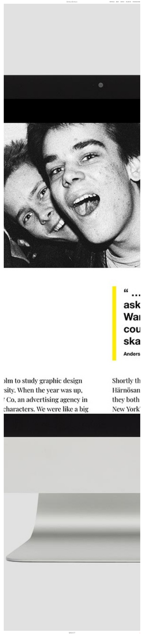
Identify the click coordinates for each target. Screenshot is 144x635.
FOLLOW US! (128, 1)
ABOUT (117, 1)
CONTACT (122, 1)
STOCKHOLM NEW (136, 1)
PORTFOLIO (112, 1)
